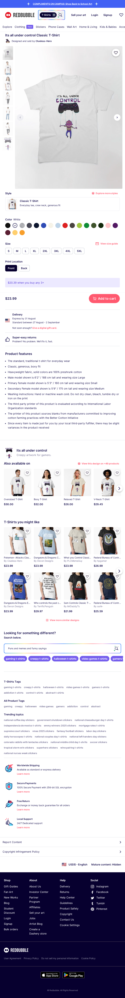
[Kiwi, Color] (79, 225)
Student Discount (9, 910)
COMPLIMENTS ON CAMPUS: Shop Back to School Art (62, 3)
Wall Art (72, 26)
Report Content (12, 842)
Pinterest (101, 908)
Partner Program (34, 899)
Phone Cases (56, 26)
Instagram (102, 886)
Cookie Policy (88, 958)
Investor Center (38, 892)
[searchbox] (62, 648)
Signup (8, 923)
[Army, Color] (93, 225)
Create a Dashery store (38, 931)
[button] (62, 3)
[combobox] (51, 14)
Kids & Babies (108, 26)
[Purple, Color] (115, 225)
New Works (11, 897)
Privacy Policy (31, 958)
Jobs (32, 918)
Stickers (41, 26)
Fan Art (8, 892)
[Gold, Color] (22, 232)
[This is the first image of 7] (20, 117)
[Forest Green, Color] (101, 225)
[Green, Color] (86, 225)
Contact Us (67, 919)
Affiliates (34, 907)
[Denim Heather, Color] (29, 225)
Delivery (65, 886)
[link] (15, 658)
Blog (6, 903)
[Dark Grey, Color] (72, 225)
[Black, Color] (7, 225)
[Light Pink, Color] (108, 225)
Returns (64, 892)
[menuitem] (7, 27)
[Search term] (60, 15)
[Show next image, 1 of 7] (117, 117)
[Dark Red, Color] (7, 232)
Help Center (67, 897)
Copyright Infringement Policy (21, 851)
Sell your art (36, 912)
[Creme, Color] (50, 225)
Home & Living (88, 26)
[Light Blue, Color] (58, 225)
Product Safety (69, 908)
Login (7, 918)
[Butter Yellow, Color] (15, 232)
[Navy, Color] (36, 225)
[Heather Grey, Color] (22, 225)
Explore (7, 26)
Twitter (100, 897)
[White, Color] (15, 225)
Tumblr (100, 903)
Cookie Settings (70, 925)
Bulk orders (11, 929)
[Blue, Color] (43, 225)
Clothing (23, 26)
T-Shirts (9, 681)
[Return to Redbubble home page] (20, 15)
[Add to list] (116, 53)
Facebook (102, 892)
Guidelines (66, 903)
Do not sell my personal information (60, 958)
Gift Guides (11, 886)
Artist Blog (35, 923)
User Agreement (12, 958)
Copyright (66, 914)
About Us (35, 886)
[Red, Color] (65, 225)
